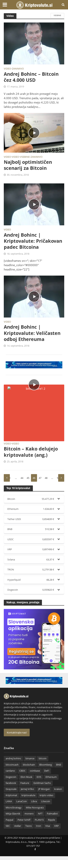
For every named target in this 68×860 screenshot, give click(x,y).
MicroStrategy (14, 807)
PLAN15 (39, 819)
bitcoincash (12, 764)
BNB (58, 764)
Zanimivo (18, 69)
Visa (47, 826)
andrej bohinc (13, 758)
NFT (40, 813)
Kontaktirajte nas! (17, 732)
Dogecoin (11, 777)
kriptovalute (28, 795)
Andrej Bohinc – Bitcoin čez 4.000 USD (31, 77)
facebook (11, 783)
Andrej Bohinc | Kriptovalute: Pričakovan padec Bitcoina (33, 241)
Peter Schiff (24, 819)
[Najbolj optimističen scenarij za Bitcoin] (34, 132)
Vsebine (57, 15)
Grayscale (11, 789)
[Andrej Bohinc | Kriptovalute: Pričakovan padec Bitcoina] (34, 204)
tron (38, 826)
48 (46, 478)
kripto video (46, 795)
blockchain (29, 764)
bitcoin (42, 758)
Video (7, 69)
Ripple (51, 819)
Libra (34, 801)
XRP (56, 826)
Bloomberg (45, 764)
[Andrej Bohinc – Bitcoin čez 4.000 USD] (34, 43)
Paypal (9, 819)
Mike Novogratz (35, 807)
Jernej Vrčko (27, 789)
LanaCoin (21, 801)
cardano (10, 770)
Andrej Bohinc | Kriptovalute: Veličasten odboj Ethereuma (32, 333)
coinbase (35, 770)
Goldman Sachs (42, 783)
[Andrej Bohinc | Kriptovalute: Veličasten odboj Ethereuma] (34, 296)
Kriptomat (11, 795)
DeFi (46, 770)
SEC (8, 826)
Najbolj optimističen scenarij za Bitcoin (28, 165)
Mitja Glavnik (13, 813)
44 (22, 478)
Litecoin (45, 801)
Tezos (28, 826)
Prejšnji (7, 478)
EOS (39, 777)
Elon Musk (26, 777)
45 (28, 478)
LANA (9, 801)
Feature (24, 783)
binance (30, 758)
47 (40, 478)
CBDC (22, 770)
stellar (17, 826)
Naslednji (61, 478)
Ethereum (51, 777)
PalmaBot (52, 813)
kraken (58, 789)
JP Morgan (44, 789)
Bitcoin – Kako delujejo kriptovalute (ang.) (31, 452)
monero (29, 813)
